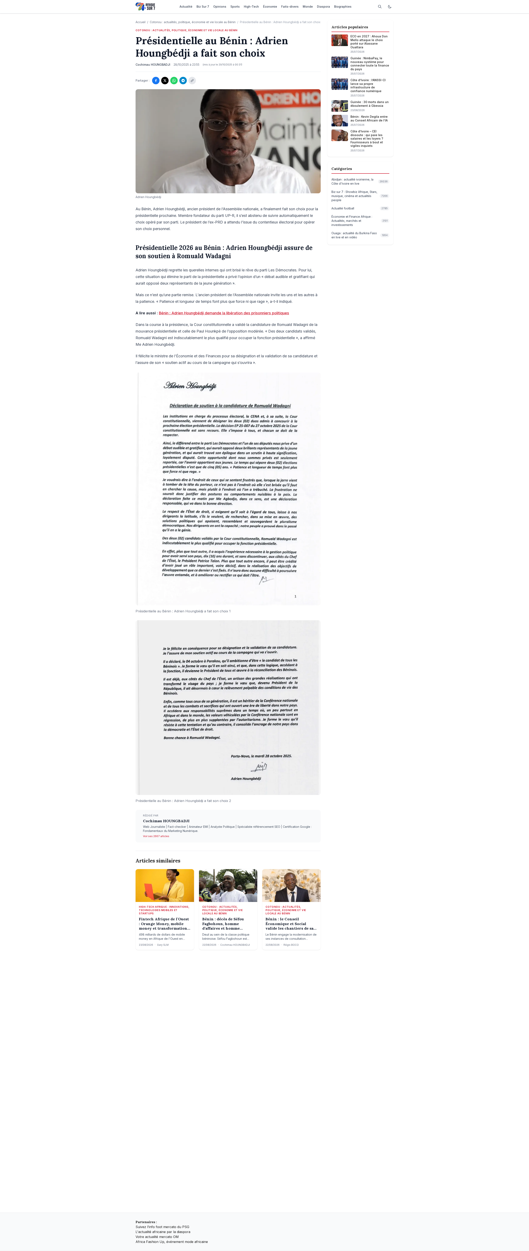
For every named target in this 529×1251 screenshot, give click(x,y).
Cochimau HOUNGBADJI (166, 821)
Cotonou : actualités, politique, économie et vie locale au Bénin (193, 22)
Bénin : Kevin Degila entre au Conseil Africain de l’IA (369, 118)
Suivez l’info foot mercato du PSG (162, 1227)
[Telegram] (183, 80)
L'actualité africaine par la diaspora (163, 1232)
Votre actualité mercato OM (157, 1237)
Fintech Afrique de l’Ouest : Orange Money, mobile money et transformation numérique (164, 924)
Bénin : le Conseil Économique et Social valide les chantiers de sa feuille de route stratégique (289, 924)
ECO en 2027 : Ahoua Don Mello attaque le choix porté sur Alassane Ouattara (369, 41)
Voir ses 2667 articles (156, 836)
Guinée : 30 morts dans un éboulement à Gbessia (369, 103)
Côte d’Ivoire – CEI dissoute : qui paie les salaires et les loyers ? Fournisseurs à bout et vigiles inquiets (366, 138)
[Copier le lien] (192, 80)
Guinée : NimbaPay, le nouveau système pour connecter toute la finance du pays (369, 63)
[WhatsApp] (174, 80)
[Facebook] (156, 80)
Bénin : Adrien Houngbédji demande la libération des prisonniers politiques (224, 313)
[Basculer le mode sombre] (389, 6)
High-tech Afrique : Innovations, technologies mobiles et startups (164, 910)
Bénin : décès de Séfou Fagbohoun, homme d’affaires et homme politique (223, 924)
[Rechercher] (380, 6)
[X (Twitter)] (165, 80)
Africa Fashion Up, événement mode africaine (172, 1242)
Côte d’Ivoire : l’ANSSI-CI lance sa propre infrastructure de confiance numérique (368, 85)
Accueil (140, 22)
